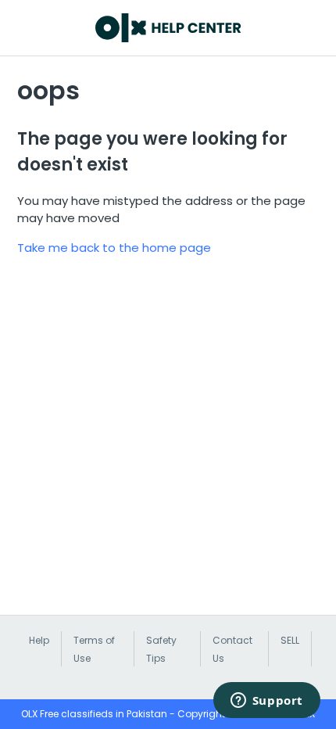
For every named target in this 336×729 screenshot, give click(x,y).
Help (39, 640)
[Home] (168, 27)
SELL (290, 640)
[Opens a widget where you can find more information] (266, 701)
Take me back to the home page (114, 247)
